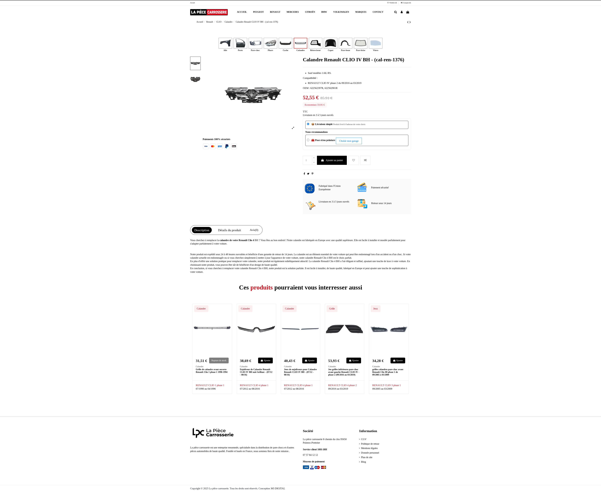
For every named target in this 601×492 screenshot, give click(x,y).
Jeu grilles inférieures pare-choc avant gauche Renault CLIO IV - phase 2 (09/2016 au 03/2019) (343, 372)
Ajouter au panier (334, 160)
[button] (361, 12)
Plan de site (366, 457)
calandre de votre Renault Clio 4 (237, 240)
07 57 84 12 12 (310, 455)
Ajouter (267, 360)
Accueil (192, 3)
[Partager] (304, 173)
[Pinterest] (312, 173)
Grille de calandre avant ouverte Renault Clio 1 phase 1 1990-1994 (211, 370)
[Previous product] (408, 22)
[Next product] (410, 22)
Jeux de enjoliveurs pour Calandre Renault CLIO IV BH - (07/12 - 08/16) (300, 372)
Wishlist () (393, 3)
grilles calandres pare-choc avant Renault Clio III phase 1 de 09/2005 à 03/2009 (387, 372)
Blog (363, 461)
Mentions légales (369, 448)
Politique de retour (370, 443)
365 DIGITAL (278, 488)
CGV (364, 439)
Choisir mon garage (349, 141)
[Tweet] (308, 173)
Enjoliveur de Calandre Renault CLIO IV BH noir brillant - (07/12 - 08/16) (256, 372)
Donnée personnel (370, 452)
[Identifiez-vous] (401, 12)
